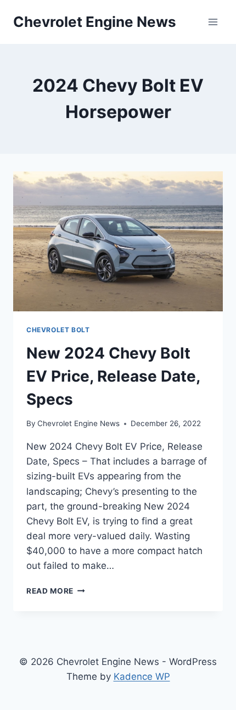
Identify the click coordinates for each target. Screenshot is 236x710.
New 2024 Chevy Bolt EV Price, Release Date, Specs (113, 376)
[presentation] (118, 241)
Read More (55, 590)
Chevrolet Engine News (78, 423)
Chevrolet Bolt (57, 330)
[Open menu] (213, 21)
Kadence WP (142, 676)
